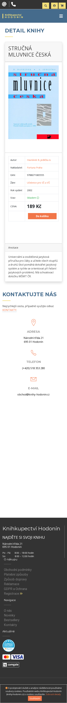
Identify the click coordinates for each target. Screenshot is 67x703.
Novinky (9, 615)
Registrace (12, 594)
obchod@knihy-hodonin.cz (33, 394)
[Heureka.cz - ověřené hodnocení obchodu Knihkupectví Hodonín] (8, 645)
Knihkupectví (14, 16)
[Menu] (61, 16)
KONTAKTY (9, 310)
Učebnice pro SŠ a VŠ (38, 182)
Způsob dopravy (15, 579)
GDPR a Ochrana (15, 589)
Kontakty (10, 625)
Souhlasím (34, 698)
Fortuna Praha (34, 167)
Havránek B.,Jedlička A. (39, 159)
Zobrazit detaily (53, 694)
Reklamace (11, 584)
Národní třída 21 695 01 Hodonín (34, 340)
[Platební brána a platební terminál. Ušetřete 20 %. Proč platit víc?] (10, 663)
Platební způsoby (16, 574)
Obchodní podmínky (18, 570)
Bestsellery (11, 620)
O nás (8, 611)
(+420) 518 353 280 (33, 368)
